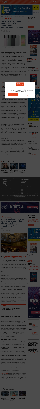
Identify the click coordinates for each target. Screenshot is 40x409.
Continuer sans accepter (28, 83)
